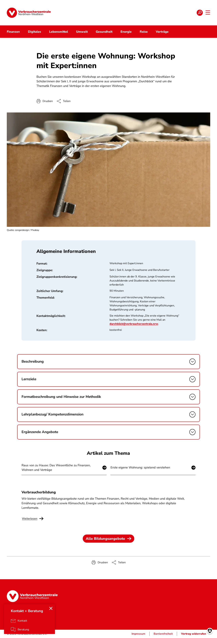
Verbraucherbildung (39, 492)
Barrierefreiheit (163, 634)
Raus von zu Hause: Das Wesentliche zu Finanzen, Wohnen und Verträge (56, 467)
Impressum (138, 634)
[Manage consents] (210, 631)
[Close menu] (51, 608)
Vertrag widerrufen (193, 634)
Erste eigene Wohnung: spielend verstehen (140, 467)
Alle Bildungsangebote (105, 538)
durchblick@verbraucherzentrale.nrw (134, 324)
